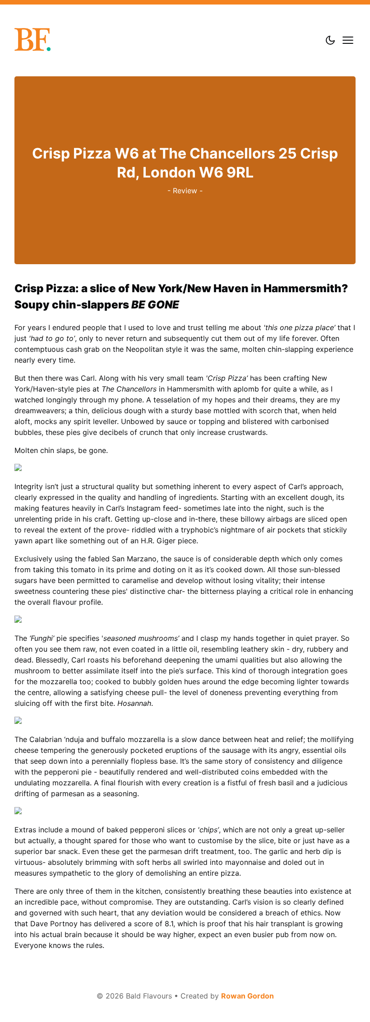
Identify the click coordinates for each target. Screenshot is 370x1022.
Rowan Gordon (247, 995)
